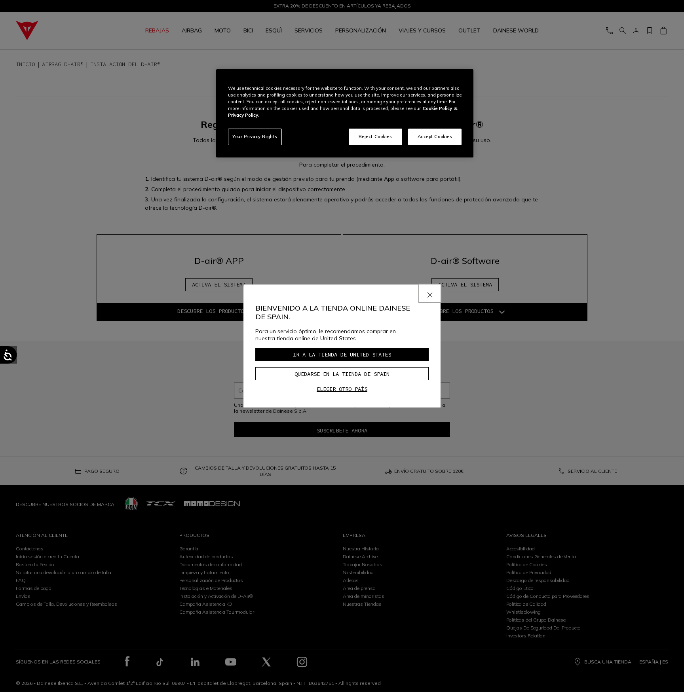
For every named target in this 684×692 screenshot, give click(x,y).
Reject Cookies (375, 136)
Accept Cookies (435, 136)
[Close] (430, 293)
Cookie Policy (437, 108)
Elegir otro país (342, 388)
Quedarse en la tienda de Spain (342, 373)
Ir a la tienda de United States (342, 354)
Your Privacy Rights (254, 136)
